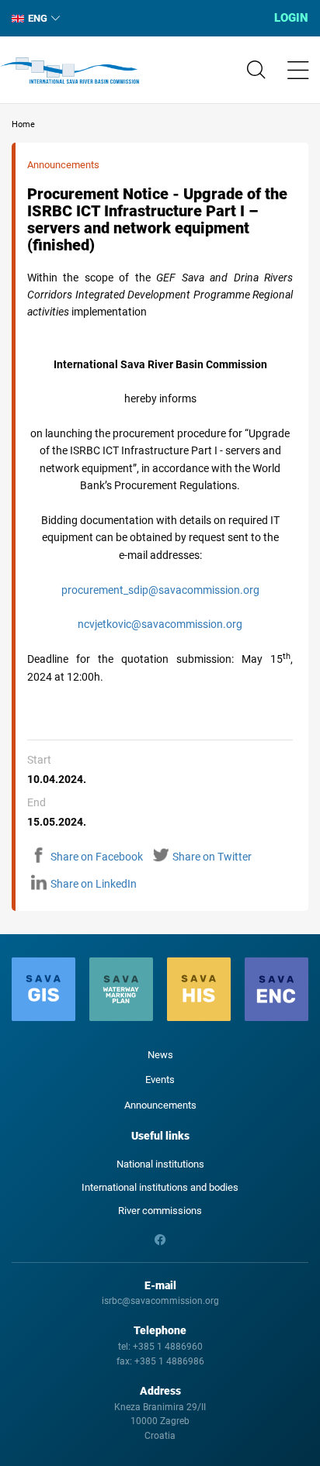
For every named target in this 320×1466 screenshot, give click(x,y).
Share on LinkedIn (93, 884)
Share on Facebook (96, 856)
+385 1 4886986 (169, 1361)
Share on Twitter (212, 856)
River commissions (160, 1210)
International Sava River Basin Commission (69, 70)
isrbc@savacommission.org (160, 1300)
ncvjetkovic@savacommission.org (160, 624)
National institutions (160, 1164)
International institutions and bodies (160, 1187)
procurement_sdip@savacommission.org (160, 590)
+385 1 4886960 (168, 1346)
